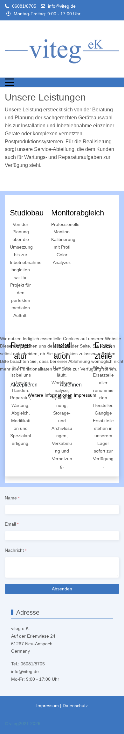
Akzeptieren (24, 384)
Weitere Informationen (50, 395)
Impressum (85, 395)
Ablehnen (71, 384)
